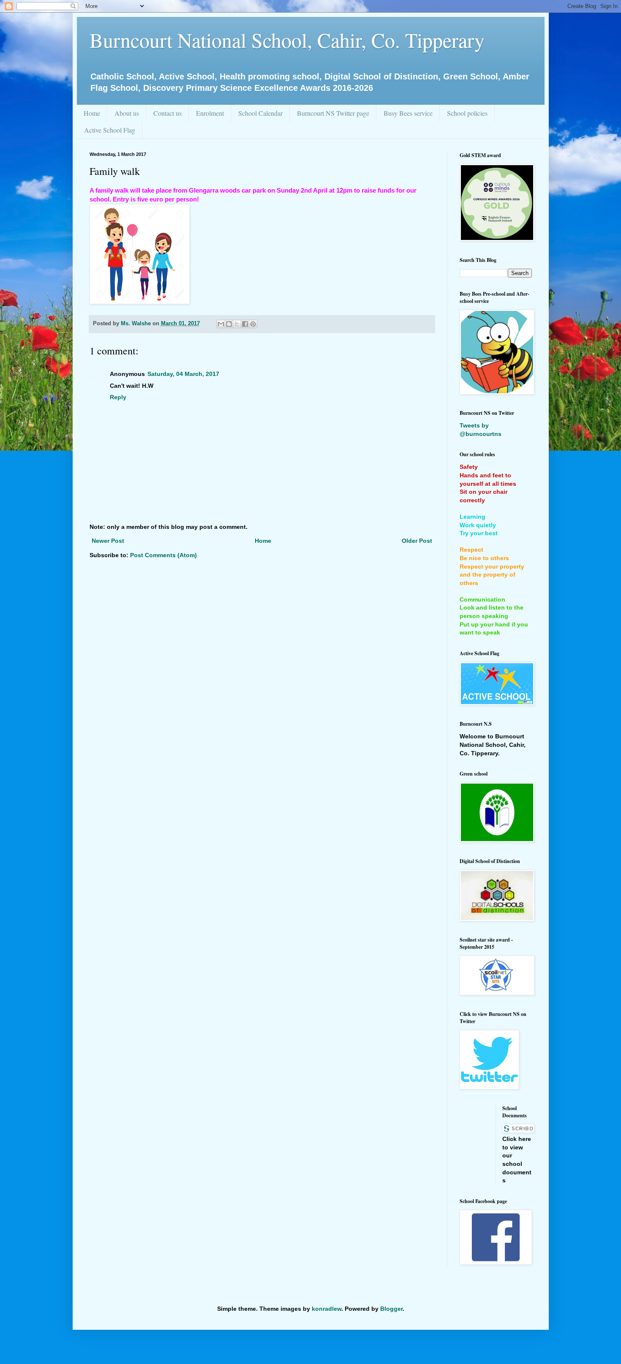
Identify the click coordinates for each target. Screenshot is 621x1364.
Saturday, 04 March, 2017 (183, 373)
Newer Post (108, 540)
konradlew (326, 1308)
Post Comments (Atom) (163, 555)
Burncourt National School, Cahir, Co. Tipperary (287, 39)
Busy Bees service (408, 113)
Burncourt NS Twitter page (333, 113)
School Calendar (260, 113)
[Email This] (221, 324)
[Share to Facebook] (245, 324)
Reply (118, 397)
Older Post (417, 540)
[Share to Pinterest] (253, 324)
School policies (467, 113)
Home (92, 113)
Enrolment (210, 113)
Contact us (167, 113)
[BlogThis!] (229, 324)
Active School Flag (109, 129)
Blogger (391, 1308)
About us (126, 113)
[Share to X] (237, 324)
